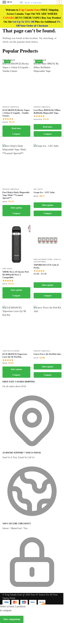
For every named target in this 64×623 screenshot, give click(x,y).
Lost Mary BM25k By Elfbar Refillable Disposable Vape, (47, 111)
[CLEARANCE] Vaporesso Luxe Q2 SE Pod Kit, (14, 355)
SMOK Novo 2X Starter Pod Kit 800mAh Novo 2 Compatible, (15, 275)
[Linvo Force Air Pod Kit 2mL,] (48, 327)
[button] (59, 2)
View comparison (11, 619)
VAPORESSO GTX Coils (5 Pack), (46, 266)
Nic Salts (38, 189)
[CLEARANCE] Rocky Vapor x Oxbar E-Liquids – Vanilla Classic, (16, 113)
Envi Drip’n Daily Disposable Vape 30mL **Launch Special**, (16, 195)
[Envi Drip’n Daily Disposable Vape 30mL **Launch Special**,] (16, 165)
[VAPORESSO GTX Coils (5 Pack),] (48, 239)
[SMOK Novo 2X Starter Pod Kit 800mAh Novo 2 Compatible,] (16, 244)
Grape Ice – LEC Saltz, (44, 192)
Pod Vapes (7, 269)
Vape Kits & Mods (11, 351)
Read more (16, 128)
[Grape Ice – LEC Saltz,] (48, 165)
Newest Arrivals (10, 107)
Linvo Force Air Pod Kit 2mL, (48, 354)
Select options (16, 208)
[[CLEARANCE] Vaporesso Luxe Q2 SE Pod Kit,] (16, 327)
